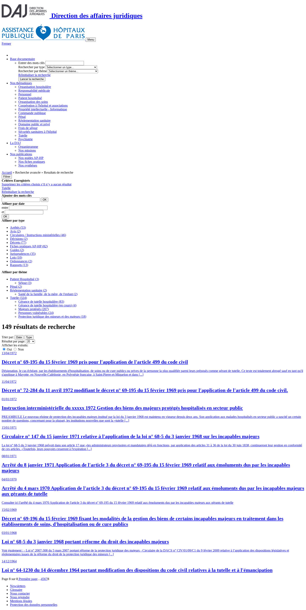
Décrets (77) (18, 242)
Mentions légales (21, 601)
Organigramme (28, 146)
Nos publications (21, 154)
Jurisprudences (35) (23, 254)
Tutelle (22, 135)
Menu (90, 39)
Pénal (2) (16, 286)
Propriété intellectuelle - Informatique (42, 109)
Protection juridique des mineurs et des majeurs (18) (52, 316)
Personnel (24, 94)
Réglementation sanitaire (34, 120)
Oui (9, 349)
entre (5, 207)
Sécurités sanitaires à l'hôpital (37, 131)
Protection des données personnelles (33, 604)
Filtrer (6, 176)
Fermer (6, 43)
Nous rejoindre (20, 597)
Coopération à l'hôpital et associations (43, 105)
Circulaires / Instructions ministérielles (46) (38, 235)
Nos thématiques (21, 83)
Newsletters (17, 586)
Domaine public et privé (34, 124)
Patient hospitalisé (30, 98)
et (3, 212)
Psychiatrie (25, 139)
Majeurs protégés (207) (33, 309)
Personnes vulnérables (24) (36, 313)
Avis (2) (15, 231)
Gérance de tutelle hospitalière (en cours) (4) (47, 305)
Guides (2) (17, 250)
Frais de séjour (27, 128)
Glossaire (16, 589)
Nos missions (27, 150)
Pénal (22, 117)
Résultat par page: (13, 341)
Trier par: (8, 337)
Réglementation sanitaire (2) (28, 290)
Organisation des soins (33, 102)
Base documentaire (22, 59)
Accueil (7, 172)
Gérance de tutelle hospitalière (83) (41, 301)
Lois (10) (16, 257)
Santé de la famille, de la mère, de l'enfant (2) (47, 294)
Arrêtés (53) (18, 227)
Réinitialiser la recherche (34, 75)
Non (20, 349)
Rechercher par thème (32, 71)
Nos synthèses (27, 165)
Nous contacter (20, 593)
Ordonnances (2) (21, 261)
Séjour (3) (24, 283)
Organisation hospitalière (34, 87)
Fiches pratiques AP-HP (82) (29, 246)
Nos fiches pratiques (31, 161)
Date (19, 337)
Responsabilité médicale (34, 90)
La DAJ (15, 143)
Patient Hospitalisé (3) (24, 279)
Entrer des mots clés (31, 63)
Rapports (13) (19, 265)
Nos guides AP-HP (31, 158)
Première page (27, 579)
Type (29, 337)
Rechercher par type (31, 67)
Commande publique (32, 113)
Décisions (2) (18, 239)
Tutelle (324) (18, 298)
